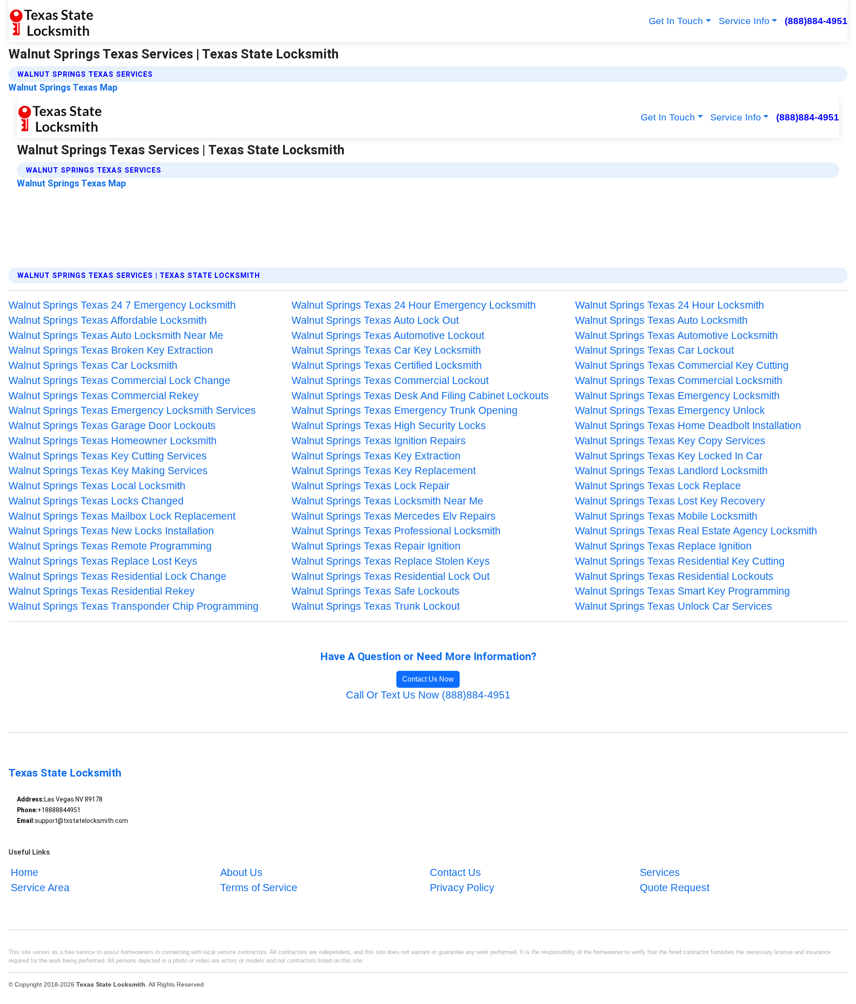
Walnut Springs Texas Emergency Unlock (670, 410)
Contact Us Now (428, 679)
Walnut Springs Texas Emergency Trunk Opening (405, 410)
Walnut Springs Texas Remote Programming (110, 546)
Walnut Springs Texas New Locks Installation (111, 531)
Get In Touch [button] (676, 21)
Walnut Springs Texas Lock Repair (371, 486)
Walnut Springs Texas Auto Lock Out (375, 320)
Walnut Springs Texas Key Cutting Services (107, 456)
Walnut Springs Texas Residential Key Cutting (680, 561)
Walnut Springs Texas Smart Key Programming (682, 591)
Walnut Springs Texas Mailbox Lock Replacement (121, 516)
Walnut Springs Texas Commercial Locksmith (678, 380)
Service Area (40, 887)
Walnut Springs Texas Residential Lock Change (117, 576)
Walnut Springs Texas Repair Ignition (376, 546)
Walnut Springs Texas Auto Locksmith (661, 320)
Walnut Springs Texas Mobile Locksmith (666, 516)
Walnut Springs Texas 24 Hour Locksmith (669, 305)
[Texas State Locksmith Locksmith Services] (51, 21)
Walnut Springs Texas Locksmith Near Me (387, 501)
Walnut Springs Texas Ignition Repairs (379, 440)
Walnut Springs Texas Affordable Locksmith (107, 320)
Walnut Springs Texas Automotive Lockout (388, 335)
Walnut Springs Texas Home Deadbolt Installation (688, 425)
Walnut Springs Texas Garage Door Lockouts (112, 425)
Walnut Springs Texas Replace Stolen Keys (391, 561)
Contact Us (455, 872)
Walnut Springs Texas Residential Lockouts (674, 576)
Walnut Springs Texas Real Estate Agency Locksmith (696, 531)
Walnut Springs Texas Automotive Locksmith (676, 335)
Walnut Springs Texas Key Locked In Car (669, 456)
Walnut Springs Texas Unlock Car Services (673, 606)
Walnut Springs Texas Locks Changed (96, 501)
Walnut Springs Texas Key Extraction (376, 456)
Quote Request (674, 887)
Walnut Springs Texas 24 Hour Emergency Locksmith (414, 305)
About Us (241, 872)
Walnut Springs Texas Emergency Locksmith (677, 395)
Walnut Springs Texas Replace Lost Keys (103, 561)
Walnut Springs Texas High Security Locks (389, 425)
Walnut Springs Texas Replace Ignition (663, 546)
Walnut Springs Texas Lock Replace (658, 486)
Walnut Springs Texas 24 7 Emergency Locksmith (122, 305)
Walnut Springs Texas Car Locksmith (92, 365)
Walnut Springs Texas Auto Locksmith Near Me (115, 335)
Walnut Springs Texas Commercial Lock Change (119, 380)
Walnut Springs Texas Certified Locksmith (387, 365)
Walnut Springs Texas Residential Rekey (101, 591)
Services (660, 872)
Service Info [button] (744, 21)
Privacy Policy (462, 887)
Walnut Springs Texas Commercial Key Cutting (682, 365)
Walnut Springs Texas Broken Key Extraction (110, 350)
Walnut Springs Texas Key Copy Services (670, 440)
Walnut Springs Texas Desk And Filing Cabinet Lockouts (420, 395)
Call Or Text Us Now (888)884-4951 (428, 695)
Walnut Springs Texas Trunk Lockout (376, 606)
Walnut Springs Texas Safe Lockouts (376, 591)
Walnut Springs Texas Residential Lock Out (391, 576)
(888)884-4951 (816, 21)
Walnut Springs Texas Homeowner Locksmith (112, 440)
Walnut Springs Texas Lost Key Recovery (670, 501)
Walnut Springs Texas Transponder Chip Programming (133, 606)
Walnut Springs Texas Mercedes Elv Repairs (394, 516)
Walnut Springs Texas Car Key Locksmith (386, 350)
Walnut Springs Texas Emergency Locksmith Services (132, 410)
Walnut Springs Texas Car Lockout (654, 350)
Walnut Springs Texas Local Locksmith (96, 486)
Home (24, 872)
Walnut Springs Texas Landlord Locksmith (671, 470)
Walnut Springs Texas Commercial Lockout (390, 380)
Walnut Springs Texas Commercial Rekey (103, 395)
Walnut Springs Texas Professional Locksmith (396, 531)
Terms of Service (258, 887)
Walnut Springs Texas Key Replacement (384, 470)
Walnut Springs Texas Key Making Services (108, 470)
